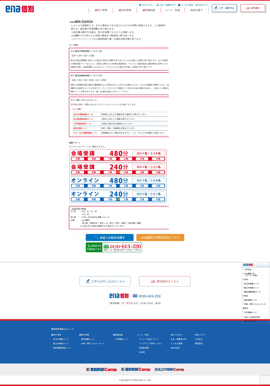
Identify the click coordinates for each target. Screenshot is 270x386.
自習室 (142, 352)
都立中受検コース (61, 343)
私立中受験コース (61, 339)
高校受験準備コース (62, 347)
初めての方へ (148, 5)
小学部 (101, 10)
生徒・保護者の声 (167, 5)
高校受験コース (88, 339)
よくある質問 (187, 5)
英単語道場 (144, 347)
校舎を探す (196, 10)
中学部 (125, 10)
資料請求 (199, 343)
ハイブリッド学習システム (150, 343)
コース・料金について (148, 339)
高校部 (148, 10)
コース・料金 (172, 10)
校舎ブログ (203, 5)
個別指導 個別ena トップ (62, 329)
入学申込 (199, 339)
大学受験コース (122, 339)
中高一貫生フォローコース (92, 343)
